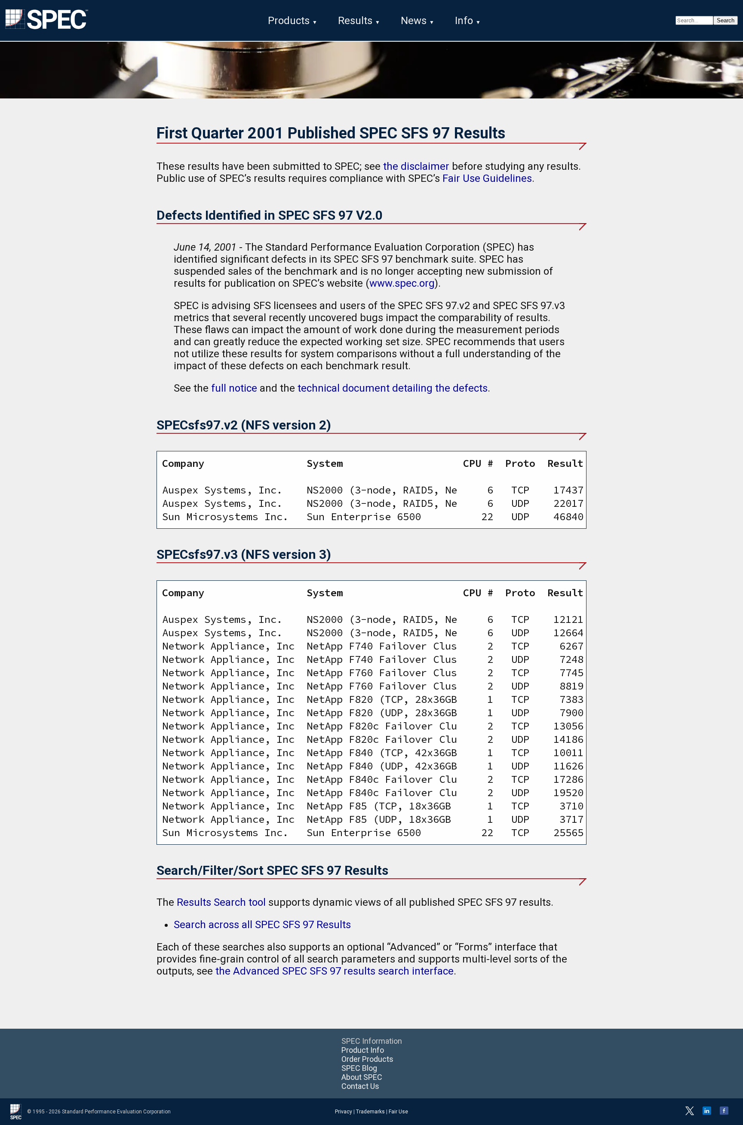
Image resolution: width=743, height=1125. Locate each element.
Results (355, 21)
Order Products (367, 1059)
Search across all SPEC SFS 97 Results (262, 925)
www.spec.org (402, 283)
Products (289, 21)
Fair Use (398, 1112)
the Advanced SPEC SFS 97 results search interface (334, 971)
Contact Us (360, 1086)
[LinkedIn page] (707, 1113)
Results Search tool (221, 902)
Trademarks (370, 1112)
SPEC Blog (359, 1068)
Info (464, 21)
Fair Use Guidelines (487, 178)
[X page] (689, 1113)
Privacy (343, 1112)
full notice (234, 388)
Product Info (362, 1049)
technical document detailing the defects (393, 388)
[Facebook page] (724, 1113)
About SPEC (361, 1077)
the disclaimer (416, 166)
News (414, 21)
